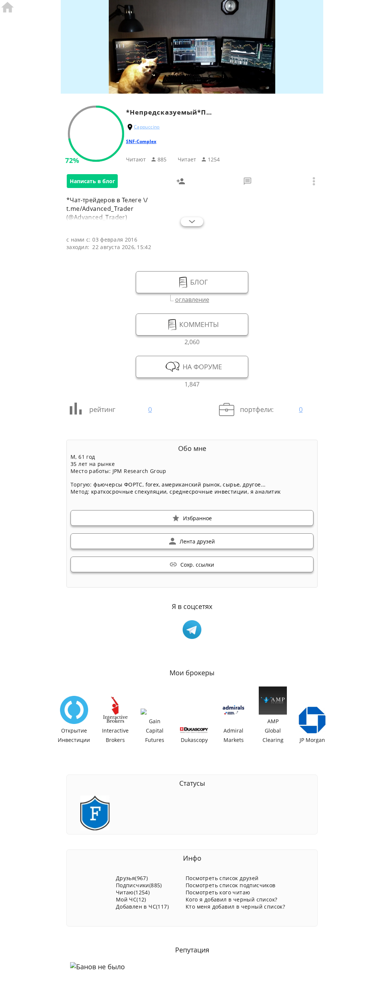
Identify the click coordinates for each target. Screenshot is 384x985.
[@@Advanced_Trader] (192, 629)
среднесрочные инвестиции (209, 491)
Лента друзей (197, 541)
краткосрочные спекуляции (129, 491)
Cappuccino (147, 127)
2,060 (192, 341)
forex (152, 484)
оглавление (192, 299)
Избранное (197, 518)
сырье (231, 484)
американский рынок (191, 484)
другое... (254, 484)
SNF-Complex (141, 142)
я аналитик (265, 491)
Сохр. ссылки (197, 564)
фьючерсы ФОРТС (117, 484)
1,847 (192, 383)
